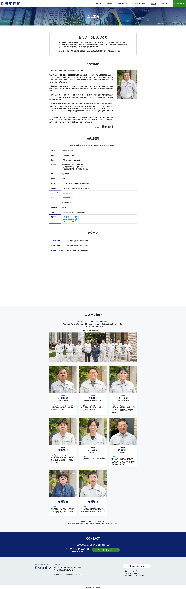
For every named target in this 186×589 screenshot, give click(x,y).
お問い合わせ (59, 574)
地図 (80, 567)
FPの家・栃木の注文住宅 (69, 219)
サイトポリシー (82, 574)
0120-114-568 (66, 193)
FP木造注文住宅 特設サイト (132, 573)
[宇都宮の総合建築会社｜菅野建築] (10, 3)
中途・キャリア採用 (68, 221)
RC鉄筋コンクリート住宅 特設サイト (134, 575)
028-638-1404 (66, 198)
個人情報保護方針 (70, 574)
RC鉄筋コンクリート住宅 (69, 217)
